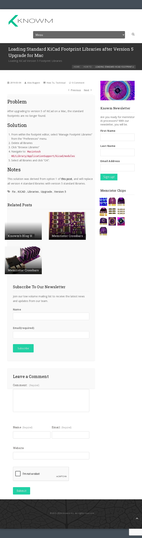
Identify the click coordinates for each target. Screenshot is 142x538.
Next (86, 90)
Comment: (26, 385)
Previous (76, 90)
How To (88, 66)
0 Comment (78, 82)
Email (23, 328)
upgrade (46, 191)
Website (18, 448)
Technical (61, 82)
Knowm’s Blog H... (21, 236)
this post (66, 179)
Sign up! (108, 177)
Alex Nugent (33, 82)
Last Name (108, 146)
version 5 (60, 191)
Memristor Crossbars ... (69, 236)
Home (77, 66)
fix (14, 191)
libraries (33, 191)
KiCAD (21, 191)
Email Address (110, 161)
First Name (108, 130)
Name (17, 309)
